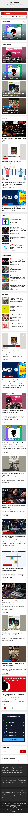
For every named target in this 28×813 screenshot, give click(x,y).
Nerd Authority (14, 2)
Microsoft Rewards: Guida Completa (14, 370)
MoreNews (21, 810)
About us (3, 803)
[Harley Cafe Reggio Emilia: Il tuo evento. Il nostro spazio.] (14, 129)
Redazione (6, 38)
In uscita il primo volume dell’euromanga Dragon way (5, 317)
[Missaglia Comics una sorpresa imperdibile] (14, 89)
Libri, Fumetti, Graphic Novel (9, 32)
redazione (9, 760)
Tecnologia (11, 203)
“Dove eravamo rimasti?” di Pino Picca (11, 161)
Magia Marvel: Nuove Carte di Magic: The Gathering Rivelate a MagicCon (5, 278)
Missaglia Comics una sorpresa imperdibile (13, 93)
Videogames (12, 244)
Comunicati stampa (15, 805)
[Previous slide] (23, 22)
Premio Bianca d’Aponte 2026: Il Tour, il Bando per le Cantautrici (14, 684)
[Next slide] (25, 22)
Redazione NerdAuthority (7, 697)
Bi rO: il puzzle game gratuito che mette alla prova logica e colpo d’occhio (5, 247)
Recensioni (5, 158)
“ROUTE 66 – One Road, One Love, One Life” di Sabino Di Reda (13, 36)
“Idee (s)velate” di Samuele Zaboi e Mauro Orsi (5, 309)
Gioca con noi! (13, 739)
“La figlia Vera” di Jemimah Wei (5, 325)
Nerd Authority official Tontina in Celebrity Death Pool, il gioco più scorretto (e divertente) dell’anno (13, 184)
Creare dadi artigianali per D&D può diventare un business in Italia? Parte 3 (5, 230)
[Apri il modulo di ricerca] (25, 9)
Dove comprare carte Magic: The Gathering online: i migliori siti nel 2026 (5, 261)
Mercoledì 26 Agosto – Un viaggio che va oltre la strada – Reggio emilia (13, 109)
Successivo (21, 708)
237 (16, 708)
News (13, 72)
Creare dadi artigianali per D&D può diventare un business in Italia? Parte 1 (14, 591)
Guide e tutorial (13, 227)
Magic (11, 258)
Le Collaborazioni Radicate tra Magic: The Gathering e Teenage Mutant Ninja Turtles (5, 286)
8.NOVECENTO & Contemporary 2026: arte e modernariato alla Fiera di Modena (13, 58)
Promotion (5, 135)
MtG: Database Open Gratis (5, 269)
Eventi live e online (7, 55)
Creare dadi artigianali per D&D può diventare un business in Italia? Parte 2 (5, 238)
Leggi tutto (6, 359)
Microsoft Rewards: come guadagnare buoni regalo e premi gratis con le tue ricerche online (13, 207)
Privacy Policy (13, 807)
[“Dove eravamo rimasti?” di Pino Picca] (14, 152)
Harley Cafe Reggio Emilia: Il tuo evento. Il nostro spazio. (14, 139)
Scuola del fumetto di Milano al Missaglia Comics (13, 75)
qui (3, 797)
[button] (2, 9)
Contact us (23, 805)
